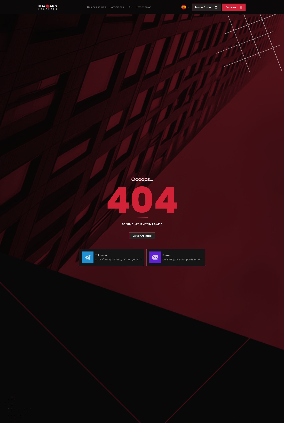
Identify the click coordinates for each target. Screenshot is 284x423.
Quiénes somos (96, 7)
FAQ (130, 7)
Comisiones (116, 7)
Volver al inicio (142, 235)
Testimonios (143, 7)
